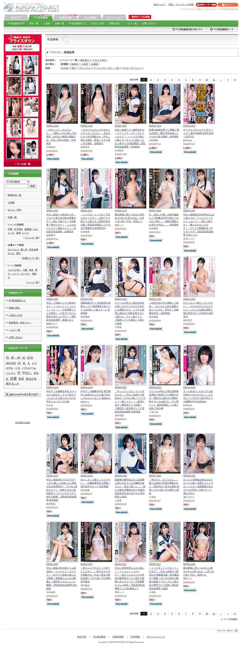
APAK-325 (52, 476)
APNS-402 (189, 387)
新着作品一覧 (14, 195)
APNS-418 (52, 126)
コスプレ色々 (14, 270)
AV (23, 357)
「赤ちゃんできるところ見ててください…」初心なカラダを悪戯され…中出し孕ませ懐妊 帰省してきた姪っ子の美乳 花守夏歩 (96, 575)
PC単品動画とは (77, 23)
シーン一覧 (32, 282)
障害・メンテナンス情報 (181, 4)
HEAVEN (11, 363)
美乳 (18, 253)
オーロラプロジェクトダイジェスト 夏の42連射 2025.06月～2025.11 (198, 133)
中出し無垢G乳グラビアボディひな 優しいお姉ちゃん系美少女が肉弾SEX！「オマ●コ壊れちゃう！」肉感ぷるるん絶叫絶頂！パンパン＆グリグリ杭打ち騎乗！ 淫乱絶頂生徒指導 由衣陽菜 (61, 489)
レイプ (25, 233)
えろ (34, 363)
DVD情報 (135, 636)
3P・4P (15, 357)
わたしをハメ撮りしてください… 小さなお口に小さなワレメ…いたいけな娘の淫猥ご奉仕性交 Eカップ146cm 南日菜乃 (198, 310)
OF (19, 363)
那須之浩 (31, 378)
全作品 (64, 68)
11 (214, 79)
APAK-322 (120, 564)
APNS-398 (155, 476)
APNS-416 (86, 126)
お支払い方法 (97, 23)
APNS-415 (155, 126)
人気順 (46, 23)
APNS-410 (120, 210)
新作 (73, 68)
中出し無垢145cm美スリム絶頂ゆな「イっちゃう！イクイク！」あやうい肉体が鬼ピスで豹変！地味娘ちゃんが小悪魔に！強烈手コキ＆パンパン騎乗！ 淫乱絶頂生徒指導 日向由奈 (61, 578)
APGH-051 (189, 476)
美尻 (21, 378)
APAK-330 (189, 210)
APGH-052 (120, 476)
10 (207, 79)
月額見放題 (118, 636)
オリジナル (85, 68)
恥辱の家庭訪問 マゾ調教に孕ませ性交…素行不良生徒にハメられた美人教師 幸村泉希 (164, 133)
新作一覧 (33, 23)
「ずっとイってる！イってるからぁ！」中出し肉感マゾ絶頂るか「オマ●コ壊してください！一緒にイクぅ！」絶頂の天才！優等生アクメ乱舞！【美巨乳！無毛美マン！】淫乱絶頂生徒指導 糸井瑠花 (130, 401)
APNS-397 (86, 564)
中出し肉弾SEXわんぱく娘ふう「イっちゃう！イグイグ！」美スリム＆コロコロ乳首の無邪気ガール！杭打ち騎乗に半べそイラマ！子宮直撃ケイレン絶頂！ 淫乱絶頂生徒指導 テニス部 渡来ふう (130, 578)
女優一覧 (59, 23)
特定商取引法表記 (22, 423)
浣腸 (25, 270)
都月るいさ (12, 383)
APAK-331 (86, 210)
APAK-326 (120, 387)
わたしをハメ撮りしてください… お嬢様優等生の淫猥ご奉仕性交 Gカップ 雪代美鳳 (95, 483)
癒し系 (24, 249)
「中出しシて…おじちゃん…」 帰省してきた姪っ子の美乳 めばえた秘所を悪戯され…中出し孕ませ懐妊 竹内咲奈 (61, 136)
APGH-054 (86, 299)
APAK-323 (52, 564)
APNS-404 (52, 387)
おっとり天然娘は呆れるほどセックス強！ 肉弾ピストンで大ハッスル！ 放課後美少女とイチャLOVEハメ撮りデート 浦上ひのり (198, 486)
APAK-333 (52, 210)
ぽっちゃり (13, 249)
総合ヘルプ (159, 4)
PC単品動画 (99, 636)
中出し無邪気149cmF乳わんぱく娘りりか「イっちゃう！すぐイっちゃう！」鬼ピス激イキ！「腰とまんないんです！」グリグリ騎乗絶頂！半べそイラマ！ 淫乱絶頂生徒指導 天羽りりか (198, 224)
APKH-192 (86, 476)
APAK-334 (120, 126)
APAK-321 (155, 564)
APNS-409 (155, 210)
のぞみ (9, 368)
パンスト (11, 373)
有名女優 (33, 249)
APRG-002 (120, 299)
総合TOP (81, 636)
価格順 (74, 64)
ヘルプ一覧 (131, 23)
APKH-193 (189, 299)
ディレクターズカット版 (106, 68)
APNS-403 (86, 387)
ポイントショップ (156, 636)
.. (220, 79)
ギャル (11, 253)
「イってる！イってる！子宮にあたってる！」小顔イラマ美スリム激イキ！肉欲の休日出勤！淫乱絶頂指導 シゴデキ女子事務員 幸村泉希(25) (96, 221)
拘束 (31, 270)
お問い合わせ (148, 23)
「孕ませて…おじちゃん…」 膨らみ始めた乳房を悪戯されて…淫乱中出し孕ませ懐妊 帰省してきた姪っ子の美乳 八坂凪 (164, 486)
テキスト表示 (99, 60)
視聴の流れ (115, 23)
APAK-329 (52, 299)
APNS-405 (155, 299)
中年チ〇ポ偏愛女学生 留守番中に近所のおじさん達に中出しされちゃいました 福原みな (96, 394)
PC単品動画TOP (16, 23)
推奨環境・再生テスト (20, 322)
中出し (27, 373)
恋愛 (10, 229)
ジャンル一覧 (31, 237)
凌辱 (18, 233)
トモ (17, 368)
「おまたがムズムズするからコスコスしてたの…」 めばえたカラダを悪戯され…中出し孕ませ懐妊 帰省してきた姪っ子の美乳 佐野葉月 (96, 136)
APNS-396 (189, 564)
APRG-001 (155, 387)
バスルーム (29, 367)
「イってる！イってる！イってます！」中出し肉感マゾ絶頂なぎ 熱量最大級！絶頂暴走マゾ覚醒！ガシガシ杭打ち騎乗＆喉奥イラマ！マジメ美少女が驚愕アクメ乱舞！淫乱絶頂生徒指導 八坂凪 (164, 578)
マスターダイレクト (132, 68)
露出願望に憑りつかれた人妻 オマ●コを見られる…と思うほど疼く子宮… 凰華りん (198, 571)
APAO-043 (189, 126)
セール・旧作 (14, 210)
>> (234, 79)
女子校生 (18, 229)
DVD (30, 357)
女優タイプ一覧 (30, 258)
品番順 (94, 64)
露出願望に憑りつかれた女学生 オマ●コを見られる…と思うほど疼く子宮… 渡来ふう (129, 218)
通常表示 (84, 60)
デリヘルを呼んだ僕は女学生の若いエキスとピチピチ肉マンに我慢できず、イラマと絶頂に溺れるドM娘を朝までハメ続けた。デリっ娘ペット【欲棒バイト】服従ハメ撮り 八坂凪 (129, 313)
